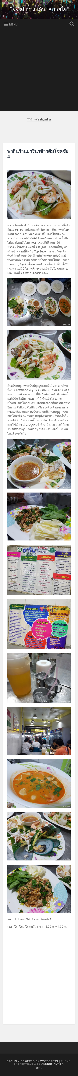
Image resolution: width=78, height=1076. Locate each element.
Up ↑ (39, 1068)
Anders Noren (52, 1063)
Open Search (71, 24)
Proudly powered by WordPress (32, 1061)
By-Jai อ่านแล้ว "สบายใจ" (39, 9)
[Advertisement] (39, 72)
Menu (13, 24)
